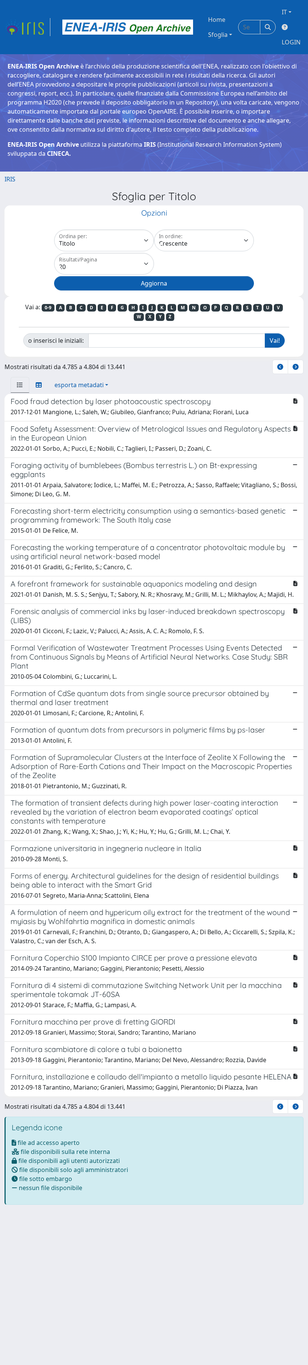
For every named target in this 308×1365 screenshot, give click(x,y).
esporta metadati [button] (79, 385)
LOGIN (291, 42)
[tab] (20, 385)
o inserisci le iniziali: (56, 340)
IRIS (10, 179)
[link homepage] (27, 27)
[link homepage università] (127, 27)
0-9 (48, 307)
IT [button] (284, 12)
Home (216, 19)
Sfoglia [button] (218, 34)
